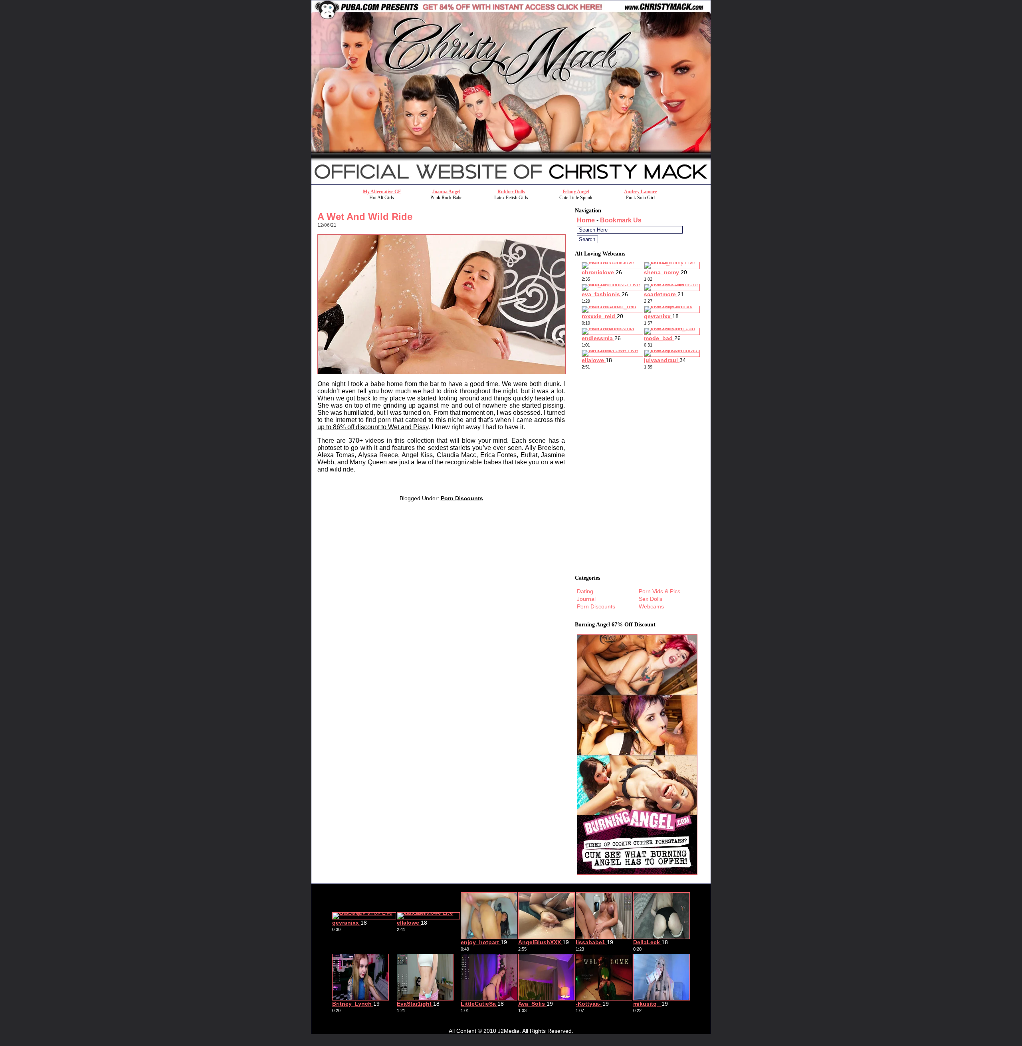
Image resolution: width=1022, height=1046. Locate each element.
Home (586, 220)
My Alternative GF (382, 191)
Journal (586, 599)
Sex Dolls (650, 599)
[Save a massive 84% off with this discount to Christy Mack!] (511, 182)
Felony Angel (575, 191)
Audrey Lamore (640, 191)
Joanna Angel (446, 191)
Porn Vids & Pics (659, 591)
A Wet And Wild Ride (364, 216)
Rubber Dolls (511, 191)
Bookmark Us (621, 220)
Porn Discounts (462, 498)
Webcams (651, 606)
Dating (585, 591)
